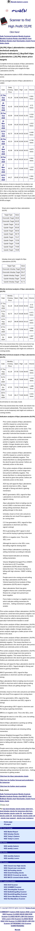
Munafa (14, 2)
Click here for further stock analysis (13, 786)
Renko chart (17, 38)
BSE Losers (30, 912)
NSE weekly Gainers (11, 846)
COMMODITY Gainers (8, 912)
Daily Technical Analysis (9, 36)
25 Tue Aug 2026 (3, 115)
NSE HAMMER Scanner (12, 887)
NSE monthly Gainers (12, 856)
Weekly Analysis (24, 36)
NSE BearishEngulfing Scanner (15, 894)
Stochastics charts (24, 41)
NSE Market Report (11, 832)
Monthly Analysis (6, 38)
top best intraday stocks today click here (18, 809)
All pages (7, 824)
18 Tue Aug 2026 (3, 159)
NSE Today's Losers (11, 839)
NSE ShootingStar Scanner (14, 889)
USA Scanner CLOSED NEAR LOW (18, 921)
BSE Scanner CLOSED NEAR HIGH (16, 914)
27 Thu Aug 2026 (3, 97)
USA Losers (6, 919)
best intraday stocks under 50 (11, 813)
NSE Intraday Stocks (11, 834)
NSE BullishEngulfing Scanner (15, 892)
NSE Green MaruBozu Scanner (15, 896)
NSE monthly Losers (11, 858)
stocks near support (8, 818)
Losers (25, 2)
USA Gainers (29, 916)
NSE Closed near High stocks (15, 866)
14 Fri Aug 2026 (3, 177)
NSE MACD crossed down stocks (16, 877)
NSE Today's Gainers (12, 836)
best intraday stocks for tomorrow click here (16, 811)
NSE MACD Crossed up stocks (15, 875)
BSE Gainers (21, 912)
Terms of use (30, 908)
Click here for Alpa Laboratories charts (14, 776)
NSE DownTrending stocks (14, 873)
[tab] (8, 1)
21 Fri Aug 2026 (3, 133)
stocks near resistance (25, 818)
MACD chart (26, 38)
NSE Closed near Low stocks (14, 868)
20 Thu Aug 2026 (3, 141)
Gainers (20, 2)
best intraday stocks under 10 (24, 816)
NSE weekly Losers (11, 848)
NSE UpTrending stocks (13, 870)
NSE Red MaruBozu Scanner (14, 899)
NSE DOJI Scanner (11, 885)
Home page (8, 822)
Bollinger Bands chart (8, 41)
